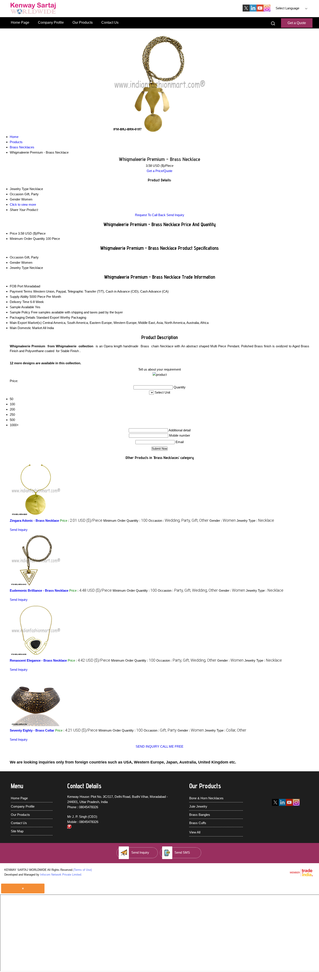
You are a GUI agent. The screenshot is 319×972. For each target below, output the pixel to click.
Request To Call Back (150, 215)
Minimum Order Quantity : (125, 520)
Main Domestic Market (26, 328)
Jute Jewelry (198, 806)
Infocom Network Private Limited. (61, 874)
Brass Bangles (199, 814)
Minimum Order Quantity (27, 238)
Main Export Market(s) (26, 323)
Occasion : (178, 520)
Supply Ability (19, 296)
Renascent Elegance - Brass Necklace (38, 660)
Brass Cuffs (197, 823)
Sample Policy (20, 312)
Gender (15, 262)
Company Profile (51, 22)
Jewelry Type (19, 268)
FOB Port (16, 286)
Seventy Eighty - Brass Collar (32, 730)
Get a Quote (297, 23)
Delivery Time (19, 302)
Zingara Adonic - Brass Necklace (34, 520)
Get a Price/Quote (159, 171)
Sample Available (22, 307)
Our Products (82, 22)
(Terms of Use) (82, 869)
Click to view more (23, 204)
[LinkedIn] (253, 10)
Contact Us (109, 22)
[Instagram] (266, 10)
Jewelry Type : (255, 520)
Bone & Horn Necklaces (206, 798)
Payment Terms (21, 291)
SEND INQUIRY (147, 746)
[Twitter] (246, 10)
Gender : (222, 520)
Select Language (287, 8)
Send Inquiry (175, 215)
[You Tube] (260, 10)
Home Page (20, 22)
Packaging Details (22, 317)
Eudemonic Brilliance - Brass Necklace (39, 590)
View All (194, 832)
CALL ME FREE (171, 746)
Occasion (16, 257)
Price (13, 233)
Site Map (17, 831)
